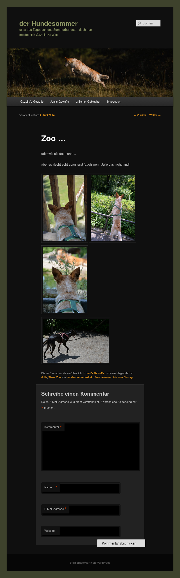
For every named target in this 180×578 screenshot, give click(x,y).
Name (51, 487)
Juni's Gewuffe (95, 373)
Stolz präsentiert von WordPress (90, 563)
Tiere (52, 377)
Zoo (58, 377)
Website (49, 530)
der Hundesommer (48, 23)
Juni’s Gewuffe (59, 101)
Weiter (155, 115)
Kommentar (53, 426)
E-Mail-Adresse (55, 508)
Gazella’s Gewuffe (31, 101)
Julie (44, 377)
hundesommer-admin (80, 377)
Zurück (140, 115)
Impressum (114, 101)
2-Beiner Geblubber (88, 101)
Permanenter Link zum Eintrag (114, 377)
